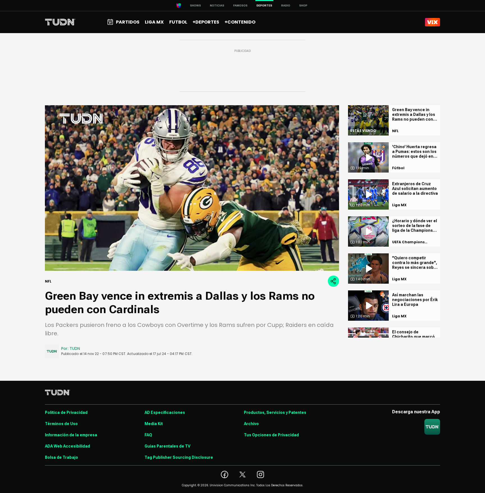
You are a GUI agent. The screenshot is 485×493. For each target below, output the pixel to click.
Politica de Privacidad (66, 412)
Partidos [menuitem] (127, 22)
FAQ (148, 435)
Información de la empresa (71, 435)
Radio (285, 5)
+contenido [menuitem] (240, 22)
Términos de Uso (61, 423)
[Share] (333, 281)
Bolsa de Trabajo (61, 457)
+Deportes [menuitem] (206, 22)
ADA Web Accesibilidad (67, 446)
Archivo (251, 423)
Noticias (217, 5)
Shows (195, 5)
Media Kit (154, 423)
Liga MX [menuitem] (154, 22)
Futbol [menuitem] (178, 22)
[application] (192, 188)
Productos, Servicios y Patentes (275, 412)
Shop (303, 5)
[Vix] (432, 22)
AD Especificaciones (165, 412)
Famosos (240, 5)
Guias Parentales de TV (167, 446)
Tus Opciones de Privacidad (271, 435)
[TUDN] (60, 22)
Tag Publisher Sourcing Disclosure (179, 457)
